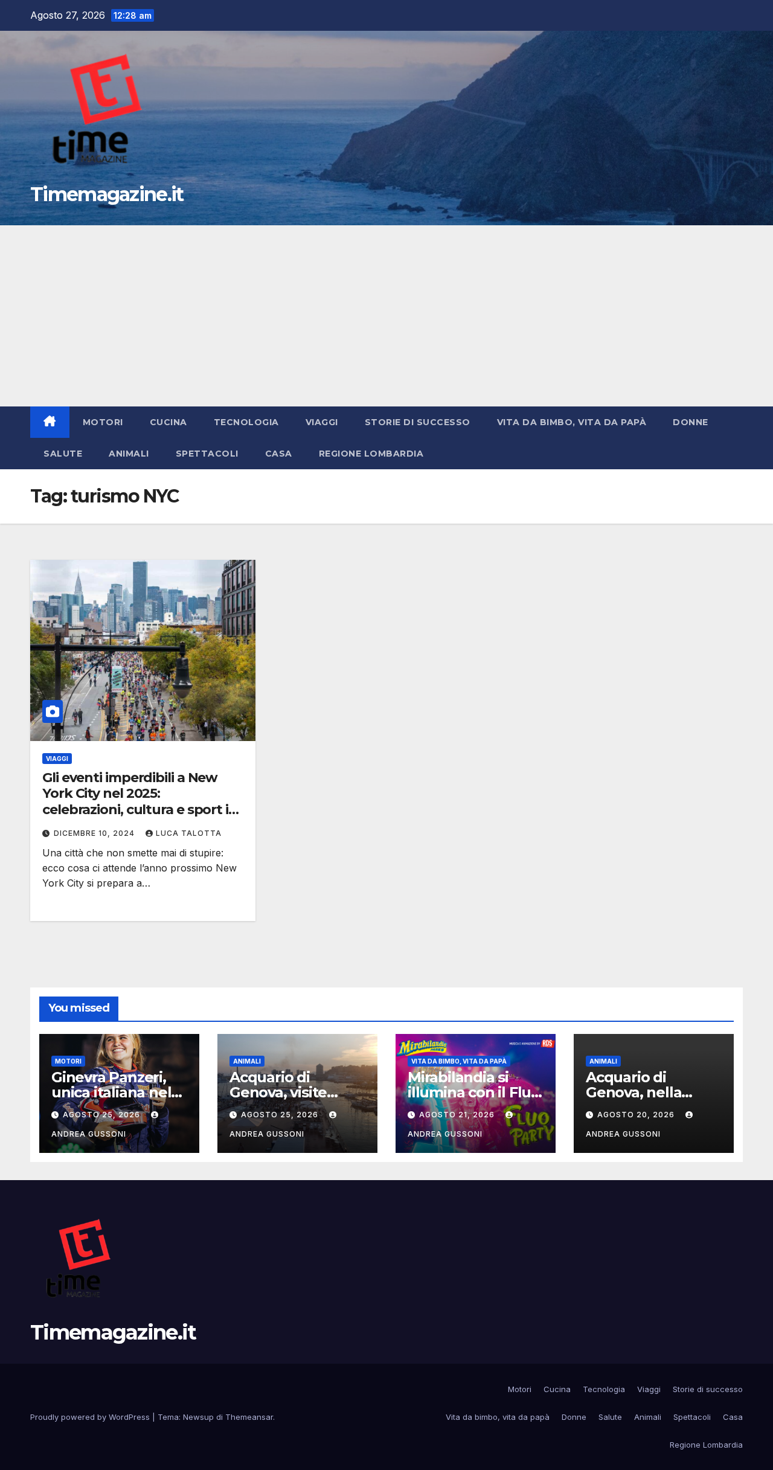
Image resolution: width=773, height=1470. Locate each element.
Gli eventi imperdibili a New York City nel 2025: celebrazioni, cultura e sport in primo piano (139, 801)
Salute (62, 453)
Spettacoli (207, 453)
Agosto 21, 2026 (458, 1114)
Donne (690, 422)
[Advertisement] (386, 315)
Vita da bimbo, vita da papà (572, 422)
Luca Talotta (189, 833)
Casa (278, 453)
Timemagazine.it (107, 194)
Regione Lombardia (371, 453)
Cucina (168, 422)
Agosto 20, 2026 (637, 1114)
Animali (129, 453)
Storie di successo (417, 422)
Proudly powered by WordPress (91, 1417)
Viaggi (322, 422)
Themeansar (249, 1417)
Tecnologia (246, 422)
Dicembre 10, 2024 (95, 833)
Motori (103, 422)
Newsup (198, 1417)
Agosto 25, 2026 (103, 1114)
